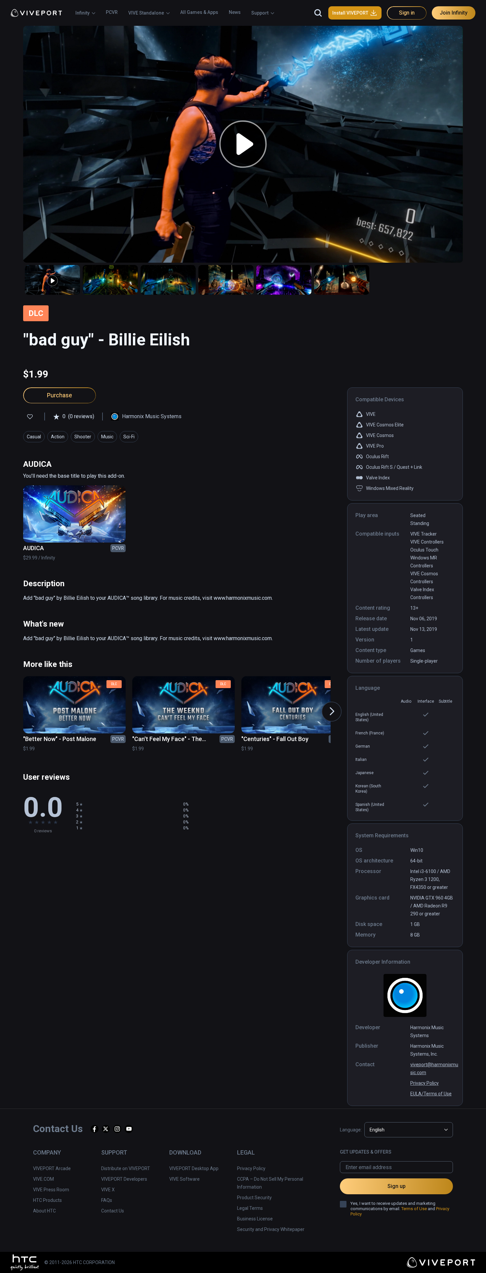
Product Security (254, 1197)
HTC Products (47, 1200)
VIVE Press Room (51, 1189)
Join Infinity (453, 13)
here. (144, 1264)
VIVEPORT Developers (124, 1179)
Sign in (407, 13)
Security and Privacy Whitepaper (270, 1229)
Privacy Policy (424, 1083)
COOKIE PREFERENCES (355, 1258)
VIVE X (108, 1189)
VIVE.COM (43, 1179)
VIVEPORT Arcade (52, 1168)
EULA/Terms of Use (431, 1093)
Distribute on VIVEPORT (125, 1168)
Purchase (59, 395)
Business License (255, 1218)
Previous (17, 705)
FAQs (106, 1200)
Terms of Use (414, 1208)
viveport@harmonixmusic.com (434, 1068)
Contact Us (112, 1210)
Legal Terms (250, 1208)
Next (325, 705)
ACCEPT (406, 1258)
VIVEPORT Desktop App (194, 1168)
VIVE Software (184, 1179)
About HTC (44, 1210)
